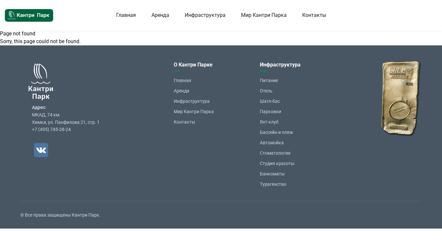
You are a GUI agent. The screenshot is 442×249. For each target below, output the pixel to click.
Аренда (160, 15)
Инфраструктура (205, 15)
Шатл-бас (270, 101)
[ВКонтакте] (41, 150)
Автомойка (272, 142)
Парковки (270, 111)
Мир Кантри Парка (264, 15)
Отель (266, 90)
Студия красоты (277, 163)
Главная (126, 15)
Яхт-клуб (269, 121)
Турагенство (273, 184)
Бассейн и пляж (276, 132)
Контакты (314, 15)
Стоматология (275, 153)
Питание (269, 80)
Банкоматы (272, 173)
